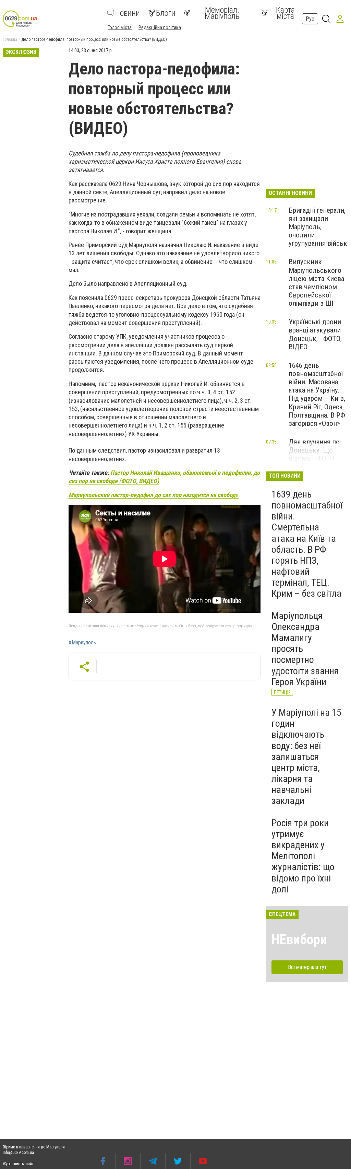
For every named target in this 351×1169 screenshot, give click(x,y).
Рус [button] (310, 18)
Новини (127, 13)
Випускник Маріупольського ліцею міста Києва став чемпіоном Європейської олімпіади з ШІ (316, 282)
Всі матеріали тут (307, 967)
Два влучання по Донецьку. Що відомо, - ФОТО (314, 450)
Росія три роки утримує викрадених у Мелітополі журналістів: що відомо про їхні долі (303, 856)
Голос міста (120, 27)
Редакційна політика (159, 27)
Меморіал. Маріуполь (222, 13)
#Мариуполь (82, 643)
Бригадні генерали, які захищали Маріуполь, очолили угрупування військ (318, 227)
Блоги (166, 13)
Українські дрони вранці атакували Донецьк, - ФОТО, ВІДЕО (315, 334)
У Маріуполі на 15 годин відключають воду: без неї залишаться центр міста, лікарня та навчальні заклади (306, 757)
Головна (10, 39)
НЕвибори (299, 940)
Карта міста (285, 13)
